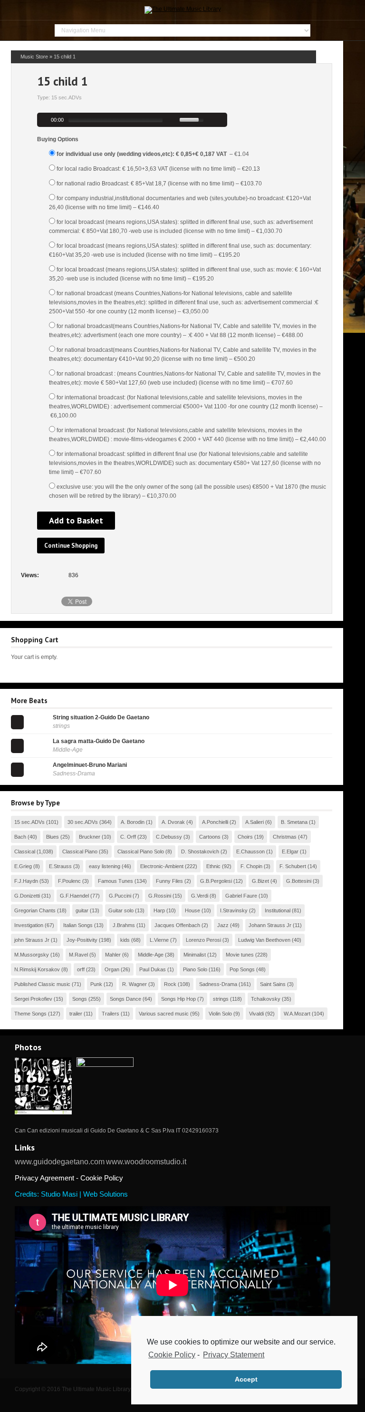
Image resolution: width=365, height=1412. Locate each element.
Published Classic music (42, 984)
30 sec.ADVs (82, 822)
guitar (82, 910)
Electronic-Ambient (161, 866)
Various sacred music (164, 1013)
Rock (170, 984)
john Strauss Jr (31, 940)
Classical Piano (79, 851)
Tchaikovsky (265, 999)
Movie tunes (240, 954)
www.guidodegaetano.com (60, 1162)
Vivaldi (256, 1013)
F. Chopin (251, 866)
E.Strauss (60, 866)
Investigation (28, 925)
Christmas (285, 837)
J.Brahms (124, 925)
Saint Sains (273, 984)
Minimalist (194, 954)
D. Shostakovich (200, 851)
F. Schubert (292, 866)
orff (81, 969)
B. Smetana (294, 822)
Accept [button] (246, 1379)
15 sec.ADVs (29, 822)
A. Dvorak (173, 822)
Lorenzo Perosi (203, 940)
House (192, 910)
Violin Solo (220, 1013)
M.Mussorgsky (31, 954)
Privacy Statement (233, 1355)
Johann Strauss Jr (270, 925)
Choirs (245, 837)
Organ (112, 969)
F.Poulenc (69, 881)
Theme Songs (30, 1013)
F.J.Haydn (26, 881)
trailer (75, 1013)
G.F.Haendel (74, 896)
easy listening (104, 866)
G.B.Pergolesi (216, 881)
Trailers (110, 1013)
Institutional (277, 910)
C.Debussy (169, 837)
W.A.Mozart (297, 1013)
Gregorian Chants (35, 910)
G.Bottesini (298, 881)
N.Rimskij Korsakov (37, 969)
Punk (96, 984)
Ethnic (213, 866)
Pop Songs (242, 969)
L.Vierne (159, 940)
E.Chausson (250, 851)
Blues (52, 837)
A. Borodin (132, 822)
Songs (79, 999)
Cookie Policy (171, 1355)
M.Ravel (78, 954)
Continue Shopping (70, 546)
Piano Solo (195, 969)
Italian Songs (78, 925)
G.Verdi (199, 896)
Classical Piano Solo (140, 851)
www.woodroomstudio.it (146, 1162)
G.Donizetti (27, 896)
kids (125, 940)
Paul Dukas (152, 969)
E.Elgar (290, 851)
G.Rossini (159, 896)
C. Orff (128, 837)
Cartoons (210, 837)
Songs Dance (125, 999)
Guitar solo (121, 910)
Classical (24, 851)
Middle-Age (150, 954)
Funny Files (169, 881)
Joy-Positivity (82, 940)
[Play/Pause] (43, 120)
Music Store (34, 56)
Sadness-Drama (218, 984)
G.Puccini (120, 896)
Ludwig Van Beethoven (264, 940)
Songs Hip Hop (178, 999)
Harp (159, 910)
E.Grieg (23, 866)
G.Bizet (260, 881)
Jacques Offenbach (177, 925)
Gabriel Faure (241, 896)
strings (221, 999)
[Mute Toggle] (173, 120)
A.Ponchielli (215, 822)
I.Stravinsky (234, 910)
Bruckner (89, 837)
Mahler (113, 954)
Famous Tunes (115, 881)
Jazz (223, 925)
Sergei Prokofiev (33, 999)
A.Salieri (254, 822)
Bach (20, 837)
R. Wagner (134, 984)
